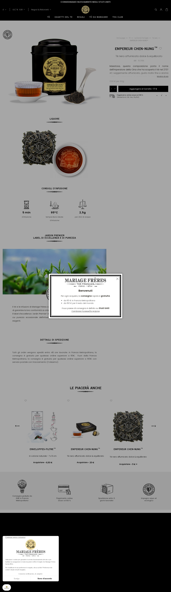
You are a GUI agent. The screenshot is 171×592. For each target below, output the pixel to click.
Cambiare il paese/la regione (85, 311)
